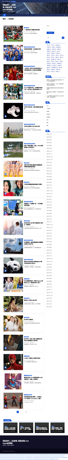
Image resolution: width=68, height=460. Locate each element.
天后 (52, 55)
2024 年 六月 (49, 207)
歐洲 (52, 61)
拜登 (61, 57)
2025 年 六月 (49, 173)
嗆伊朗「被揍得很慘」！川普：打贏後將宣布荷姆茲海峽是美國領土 (25, 430)
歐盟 (57, 61)
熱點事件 (28, 66)
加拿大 (54, 51)
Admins (33, 31)
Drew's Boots (54, 457)
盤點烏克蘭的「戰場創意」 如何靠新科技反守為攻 (57, 429)
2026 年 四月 (49, 145)
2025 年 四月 (49, 179)
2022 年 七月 (49, 272)
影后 (52, 57)
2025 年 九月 (49, 165)
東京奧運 (53, 59)
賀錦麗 (53, 69)
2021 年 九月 (49, 301)
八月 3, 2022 (27, 360)
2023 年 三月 (49, 250)
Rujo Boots (17, 457)
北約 (58, 51)
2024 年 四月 (49, 213)
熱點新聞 (31, 66)
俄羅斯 (49, 49)
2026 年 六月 (49, 139)
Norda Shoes (56, 454)
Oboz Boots (21, 454)
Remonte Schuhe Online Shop (44, 459)
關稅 (48, 71)
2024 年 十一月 (49, 193)
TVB (52, 45)
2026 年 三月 (49, 148)
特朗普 (60, 65)
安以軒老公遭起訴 (28, 319)
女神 (57, 55)
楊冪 (48, 61)
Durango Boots (3, 457)
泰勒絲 (49, 63)
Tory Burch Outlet (38, 454)
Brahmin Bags (17, 459)
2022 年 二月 (49, 286)
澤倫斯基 (59, 63)
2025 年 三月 (49, 182)
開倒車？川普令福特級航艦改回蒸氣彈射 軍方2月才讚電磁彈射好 (11, 430)
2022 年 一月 (49, 289)
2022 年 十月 (49, 264)
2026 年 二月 (49, 151)
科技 (34, 143)
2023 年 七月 (49, 238)
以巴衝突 (57, 45)
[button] (64, 15)
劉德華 (49, 51)
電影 (47, 122)
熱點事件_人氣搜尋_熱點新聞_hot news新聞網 (9, 7)
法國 (61, 61)
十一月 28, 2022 (27, 31)
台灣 (48, 53)
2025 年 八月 (49, 168)
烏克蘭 (55, 65)
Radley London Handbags (33, 459)
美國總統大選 (55, 67)
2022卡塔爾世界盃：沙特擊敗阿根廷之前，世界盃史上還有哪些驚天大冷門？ (33, 89)
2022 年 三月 (49, 284)
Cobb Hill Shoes (23, 457)
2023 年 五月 (49, 244)
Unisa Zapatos (48, 457)
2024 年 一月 (49, 221)
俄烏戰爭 (58, 47)
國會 (48, 55)
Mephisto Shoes (9, 454)
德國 (57, 57)
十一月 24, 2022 (27, 51)
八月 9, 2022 (27, 265)
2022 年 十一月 (49, 261)
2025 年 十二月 (49, 156)
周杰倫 (58, 53)
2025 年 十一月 (49, 159)
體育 (27, 27)
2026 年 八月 (49, 134)
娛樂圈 (28, 182)
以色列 (49, 47)
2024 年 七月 (49, 204)
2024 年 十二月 (49, 190)
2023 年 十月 (49, 230)
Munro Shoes (31, 454)
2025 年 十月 (49, 162)
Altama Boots (11, 459)
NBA (48, 45)
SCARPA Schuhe (29, 457)
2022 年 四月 (49, 281)
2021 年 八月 (49, 303)
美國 (48, 67)
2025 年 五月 (49, 176)
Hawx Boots (6, 459)
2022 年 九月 (49, 267)
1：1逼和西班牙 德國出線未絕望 (32, 29)
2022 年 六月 (49, 275)
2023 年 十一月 (49, 227)
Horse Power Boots (63, 454)
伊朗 (53, 47)
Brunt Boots (44, 454)
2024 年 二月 (49, 219)
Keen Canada (15, 454)
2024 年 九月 (49, 199)
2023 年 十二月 (49, 224)
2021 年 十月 (49, 298)
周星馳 (53, 53)
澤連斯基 (49, 65)
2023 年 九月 (49, 233)
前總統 (59, 49)
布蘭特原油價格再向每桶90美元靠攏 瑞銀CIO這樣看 (41, 429)
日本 (48, 59)
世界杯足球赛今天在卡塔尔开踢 (32, 126)
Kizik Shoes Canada (10, 457)
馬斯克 (57, 71)
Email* (48, 25)
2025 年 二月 (49, 185)
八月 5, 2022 (27, 302)
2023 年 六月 (49, 241)
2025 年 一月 (49, 187)
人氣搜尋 (25, 27)
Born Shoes (26, 454)
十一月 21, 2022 (27, 110)
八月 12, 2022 (27, 168)
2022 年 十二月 (49, 258)
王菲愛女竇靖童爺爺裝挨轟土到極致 (33, 184)
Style (25, 375)
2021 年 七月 (49, 306)
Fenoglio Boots (36, 457)
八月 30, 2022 (27, 149)
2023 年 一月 (49, 255)
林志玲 (59, 59)
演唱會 (54, 63)
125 (26, 412)
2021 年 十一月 (49, 295)
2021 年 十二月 (49, 292)
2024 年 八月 (49, 202)
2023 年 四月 (49, 247)
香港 (52, 71)
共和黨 (54, 49)
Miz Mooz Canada (50, 454)
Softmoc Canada (61, 457)
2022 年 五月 (49, 278)
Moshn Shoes (42, 457)
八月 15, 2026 (7, 431)
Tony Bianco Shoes (24, 459)
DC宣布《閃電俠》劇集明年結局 (32, 358)
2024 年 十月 (49, 196)
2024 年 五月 (49, 210)
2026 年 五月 (49, 142)
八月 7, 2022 (27, 284)
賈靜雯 (58, 69)
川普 (61, 55)
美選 (60, 67)
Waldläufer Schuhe (54, 459)
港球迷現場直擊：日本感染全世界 (32, 49)
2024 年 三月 (49, 216)
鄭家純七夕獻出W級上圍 (30, 300)
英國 (48, 69)
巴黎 (48, 57)
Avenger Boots (3, 454)
